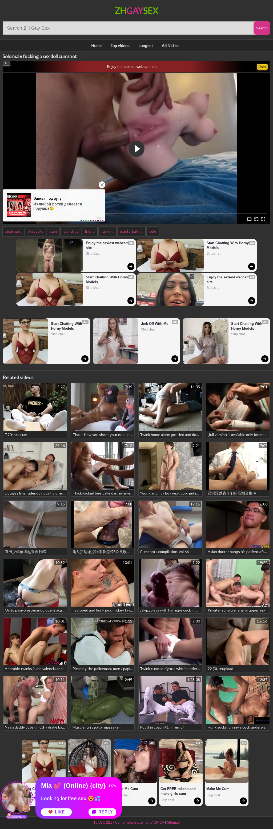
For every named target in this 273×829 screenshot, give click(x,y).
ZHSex (136, 10)
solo (152, 231)
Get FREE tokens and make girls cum (178, 791)
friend (90, 231)
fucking (107, 231)
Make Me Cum (126, 789)
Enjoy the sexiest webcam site (132, 66)
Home (96, 45)
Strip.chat (92, 253)
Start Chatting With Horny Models (107, 279)
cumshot (70, 231)
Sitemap (173, 822)
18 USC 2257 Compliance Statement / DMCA (128, 822)
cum (53, 231)
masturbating (131, 231)
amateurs (13, 231)
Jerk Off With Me (154, 324)
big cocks (35, 231)
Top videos (120, 45)
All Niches (170, 45)
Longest (145, 45)
